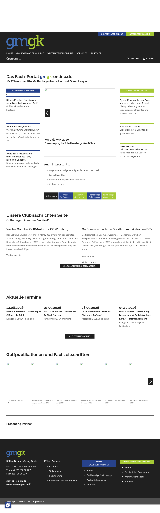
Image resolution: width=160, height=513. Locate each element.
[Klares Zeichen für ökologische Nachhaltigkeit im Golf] (6, 94)
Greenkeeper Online (60, 53)
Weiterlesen (12, 254)
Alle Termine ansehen (79, 336)
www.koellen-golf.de (17, 484)
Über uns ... (13, 59)
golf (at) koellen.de (16, 480)
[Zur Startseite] (25, 42)
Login (148, 58)
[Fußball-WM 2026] (80, 111)
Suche (133, 58)
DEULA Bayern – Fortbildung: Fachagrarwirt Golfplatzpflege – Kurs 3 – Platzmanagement (135, 315)
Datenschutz (24, 501)
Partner (96, 53)
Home (9, 53)
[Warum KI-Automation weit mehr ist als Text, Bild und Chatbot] (6, 147)
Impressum (38, 501)
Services (82, 53)
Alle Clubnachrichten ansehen (80, 266)
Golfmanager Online (30, 53)
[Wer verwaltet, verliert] (6, 120)
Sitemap (10, 501)
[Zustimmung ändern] (8, 505)
